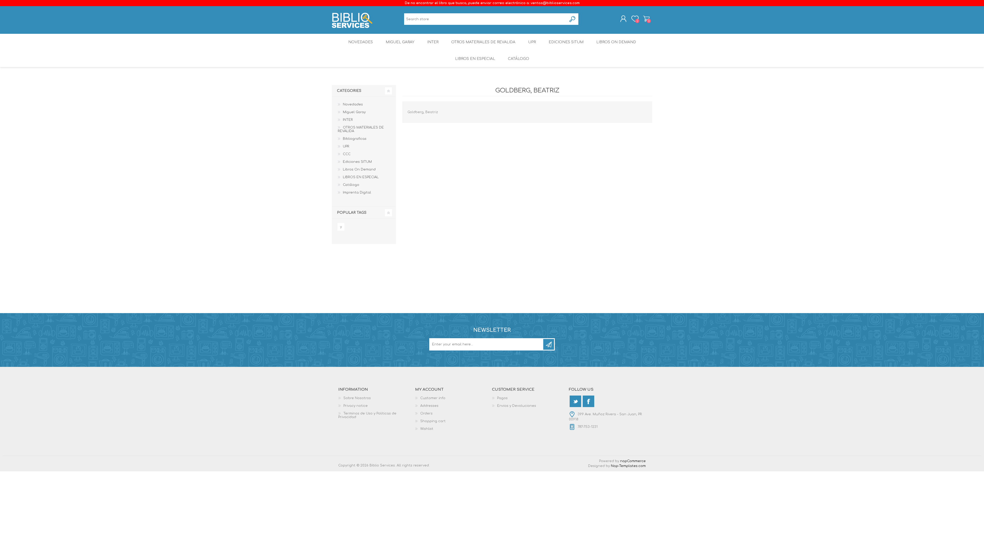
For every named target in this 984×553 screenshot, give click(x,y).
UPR (532, 42)
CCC (347, 154)
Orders (426, 413)
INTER (432, 42)
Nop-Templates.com (628, 466)
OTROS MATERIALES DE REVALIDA (483, 42)
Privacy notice (355, 406)
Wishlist (426, 429)
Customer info (432, 398)
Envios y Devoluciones (516, 406)
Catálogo (518, 59)
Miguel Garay (400, 42)
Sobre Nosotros (357, 398)
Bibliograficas (354, 139)
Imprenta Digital (357, 192)
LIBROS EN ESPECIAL (475, 59)
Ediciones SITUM (566, 42)
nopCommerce (633, 461)
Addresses (429, 406)
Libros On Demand (616, 42)
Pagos (502, 398)
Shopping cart (646, 18)
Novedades (360, 42)
